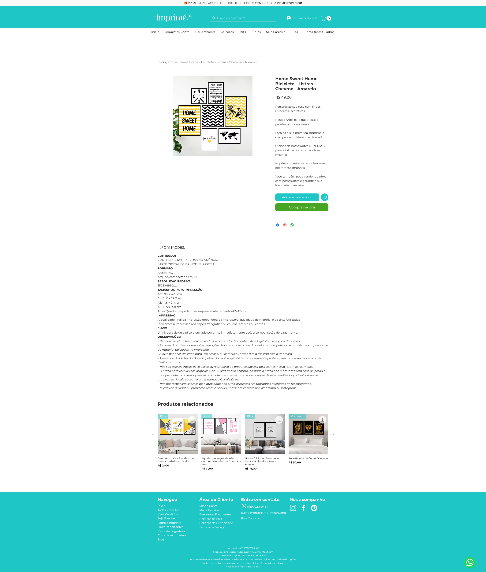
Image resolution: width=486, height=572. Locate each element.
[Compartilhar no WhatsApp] (292, 225)
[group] (243, 447)
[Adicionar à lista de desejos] (325, 197)
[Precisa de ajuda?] (470, 562)
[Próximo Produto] (333, 434)
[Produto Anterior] (152, 434)
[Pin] (314, 508)
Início (162, 62)
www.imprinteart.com (261, 552)
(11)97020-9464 (257, 506)
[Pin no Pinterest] (285, 225)
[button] (326, 18)
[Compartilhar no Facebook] (277, 225)
